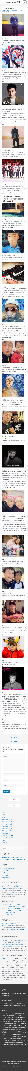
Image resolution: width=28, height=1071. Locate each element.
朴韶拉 (9, 946)
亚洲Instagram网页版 (12, 10)
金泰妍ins (20, 940)
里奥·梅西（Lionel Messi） (13, 915)
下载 (14, 806)
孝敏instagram (5, 940)
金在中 (5, 946)
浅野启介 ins (4, 958)
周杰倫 (9, 925)
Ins (3, 1061)
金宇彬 (13, 942)
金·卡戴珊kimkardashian (12, 911)
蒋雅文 (18, 946)
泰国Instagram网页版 (7, 833)
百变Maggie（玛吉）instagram (9, 868)
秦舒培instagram (11, 929)
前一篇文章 (14, 737)
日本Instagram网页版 (7, 824)
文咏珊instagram (20, 929)
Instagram (12, 11)
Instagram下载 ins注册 (10, 2)
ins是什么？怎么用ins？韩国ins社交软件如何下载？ (13, 859)
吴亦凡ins (4, 886)
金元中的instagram (13, 944)
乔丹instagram (12, 904)
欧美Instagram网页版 (7, 826)
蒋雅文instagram (5, 870)
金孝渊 (17, 942)
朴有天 (13, 946)
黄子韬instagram (13, 923)
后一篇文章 (14, 741)
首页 (3, 812)
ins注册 (3, 814)
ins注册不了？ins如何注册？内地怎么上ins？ (12, 857)
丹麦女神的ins (16, 886)
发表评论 (4, 10)
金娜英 (5, 942)
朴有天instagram (5, 873)
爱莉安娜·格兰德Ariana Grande (13, 906)
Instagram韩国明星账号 (7, 837)
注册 (14, 800)
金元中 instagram (6, 877)
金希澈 (20, 944)
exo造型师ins (5, 888)
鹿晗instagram (5, 923)
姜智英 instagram (6, 875)
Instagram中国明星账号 (7, 835)
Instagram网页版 (6, 842)
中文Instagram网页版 (7, 821)
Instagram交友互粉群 (7, 840)
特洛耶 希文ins (12, 892)
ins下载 (3, 817)
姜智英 (6, 944)
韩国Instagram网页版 (7, 828)
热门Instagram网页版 (7, 819)
